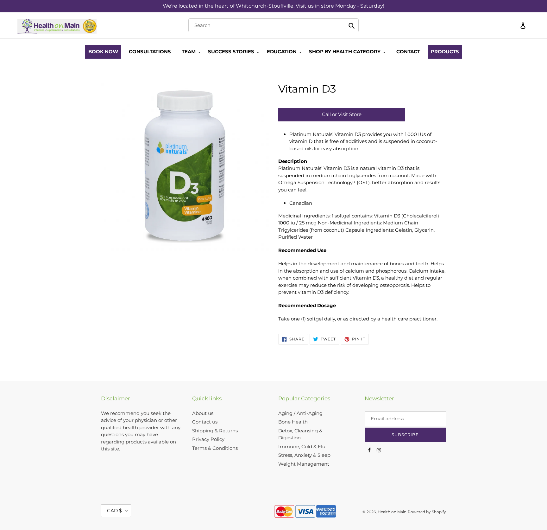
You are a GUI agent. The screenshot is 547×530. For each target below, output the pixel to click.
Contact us (204, 422)
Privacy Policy (208, 439)
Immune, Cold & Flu (301, 446)
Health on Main (392, 511)
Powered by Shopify (427, 511)
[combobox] (273, 25)
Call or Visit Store (342, 114)
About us (202, 413)
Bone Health (293, 422)
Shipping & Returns (215, 431)
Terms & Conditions (215, 448)
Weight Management (303, 464)
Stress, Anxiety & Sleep (304, 455)
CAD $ (114, 510)
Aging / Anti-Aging (300, 413)
